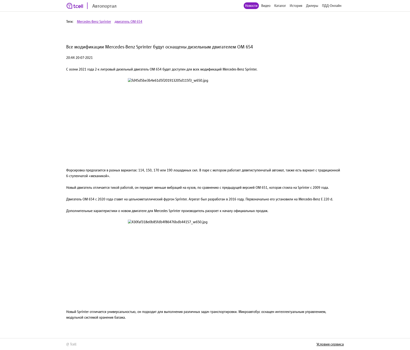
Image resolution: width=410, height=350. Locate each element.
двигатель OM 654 (128, 21)
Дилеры (312, 5)
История (296, 5)
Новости (251, 5)
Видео (265, 5)
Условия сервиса (330, 344)
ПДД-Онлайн (331, 5)
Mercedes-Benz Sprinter (94, 21)
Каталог (280, 5)
